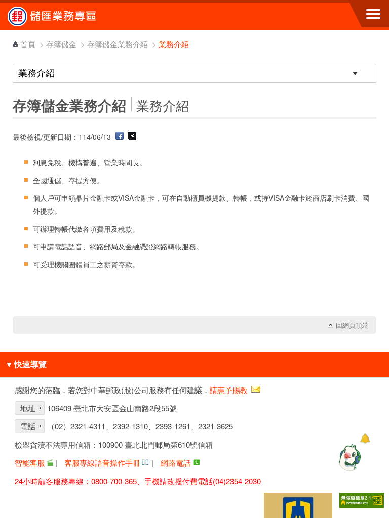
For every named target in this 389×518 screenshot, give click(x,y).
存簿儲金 (61, 43)
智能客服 (30, 462)
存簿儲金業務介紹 (117, 43)
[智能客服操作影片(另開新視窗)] (50, 462)
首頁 (27, 43)
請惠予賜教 (229, 389)
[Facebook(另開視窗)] (119, 137)
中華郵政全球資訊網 (63, 16)
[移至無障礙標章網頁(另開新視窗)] (361, 500)
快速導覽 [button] (26, 364)
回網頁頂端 (352, 325)
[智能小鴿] (348, 457)
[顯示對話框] (365, 438)
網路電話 (176, 462)
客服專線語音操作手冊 (102, 462)
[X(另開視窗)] (132, 137)
